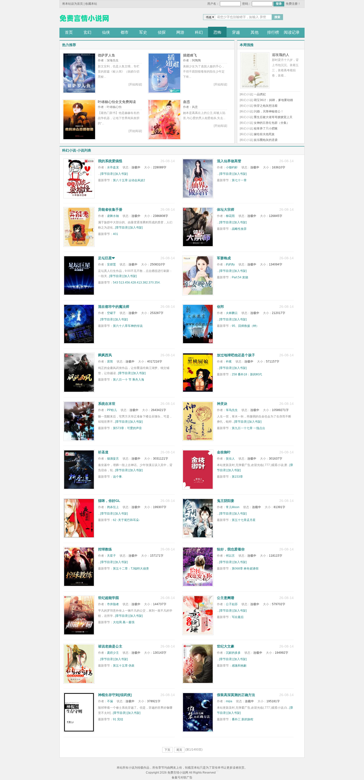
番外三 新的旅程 (242, 719)
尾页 (179, 750)
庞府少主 (113, 652)
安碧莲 (111, 264)
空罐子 (111, 313)
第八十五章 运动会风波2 (129, 180)
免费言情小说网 (84, 18)
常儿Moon (232, 507)
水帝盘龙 (113, 167)
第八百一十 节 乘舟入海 (128, 379)
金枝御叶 (224, 452)
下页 (167, 750)
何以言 (230, 555)
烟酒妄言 (113, 458)
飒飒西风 (105, 355)
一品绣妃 (260, 94)
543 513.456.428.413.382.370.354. (136, 282)
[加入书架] (121, 174)
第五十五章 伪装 (123, 665)
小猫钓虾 (232, 167)
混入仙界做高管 (229, 161)
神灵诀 (222, 404)
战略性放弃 (239, 229)
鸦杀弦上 (113, 507)
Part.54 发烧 (240, 277)
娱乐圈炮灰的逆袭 (266, 140)
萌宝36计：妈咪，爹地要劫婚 (273, 100)
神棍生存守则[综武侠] (115, 695)
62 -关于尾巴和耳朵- (126, 520)
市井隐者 (113, 604)
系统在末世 (106, 404)
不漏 (110, 701)
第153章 (237, 476)
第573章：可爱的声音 (127, 428)
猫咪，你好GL (109, 501)
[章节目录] (107, 174)
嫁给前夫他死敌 (264, 134)
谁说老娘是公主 (110, 646)
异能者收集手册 (110, 209)
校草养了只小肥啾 (266, 128)
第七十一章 (239, 180)
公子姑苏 (232, 604)
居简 (110, 361)
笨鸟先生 (232, 410)
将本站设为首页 (72, 3)
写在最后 (238, 617)
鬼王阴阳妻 (225, 501)
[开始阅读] (135, 84)
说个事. (118, 476)
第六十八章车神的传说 (128, 326)
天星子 (111, 555)
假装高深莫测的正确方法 (236, 695)
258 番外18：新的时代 (247, 374)
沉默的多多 (233, 652)
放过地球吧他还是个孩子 (236, 355)
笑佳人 (230, 458)
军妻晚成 (224, 258)
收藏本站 (91, 3)
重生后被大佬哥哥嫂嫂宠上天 (273, 117)
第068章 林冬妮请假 (245, 568)
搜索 (277, 17)
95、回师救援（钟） (245, 326)
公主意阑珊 (225, 598)
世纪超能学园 (108, 598)
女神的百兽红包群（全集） (271, 123)
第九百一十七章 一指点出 (248, 428)
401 (115, 234)
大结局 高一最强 (123, 622)
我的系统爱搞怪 (110, 161)
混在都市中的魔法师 (113, 307)
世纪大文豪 (225, 646)
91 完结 (118, 719)
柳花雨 (230, 216)
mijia (229, 701)
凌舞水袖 (113, 216)
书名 (209, 17)
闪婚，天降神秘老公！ (269, 111)
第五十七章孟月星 (244, 520)
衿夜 (229, 361)
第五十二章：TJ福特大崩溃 (131, 568)
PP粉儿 (112, 410)
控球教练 (105, 549)
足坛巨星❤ (106, 258)
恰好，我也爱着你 (231, 549)
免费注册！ (293, 3)
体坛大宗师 (225, 209)
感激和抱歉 (239, 665)
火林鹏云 (232, 313)
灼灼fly (230, 264)
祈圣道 (103, 452)
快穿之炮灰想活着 (266, 105)
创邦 (220, 307)
